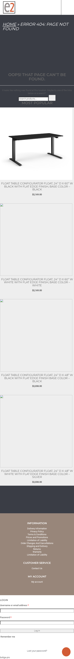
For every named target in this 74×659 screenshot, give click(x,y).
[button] (1, 597)
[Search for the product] (52, 98)
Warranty (37, 552)
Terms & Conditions (37, 534)
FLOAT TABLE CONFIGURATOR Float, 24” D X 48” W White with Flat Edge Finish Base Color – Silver (37, 474)
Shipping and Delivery (37, 546)
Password (6, 617)
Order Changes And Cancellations (37, 543)
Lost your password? (37, 651)
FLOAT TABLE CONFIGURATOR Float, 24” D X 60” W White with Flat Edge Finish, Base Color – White (37, 282)
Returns (37, 549)
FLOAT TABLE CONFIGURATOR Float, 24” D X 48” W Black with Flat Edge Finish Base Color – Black (37, 378)
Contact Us (37, 568)
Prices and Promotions (37, 537)
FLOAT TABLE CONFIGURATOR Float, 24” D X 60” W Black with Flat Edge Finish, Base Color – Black (37, 186)
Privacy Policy (37, 531)
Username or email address (14, 605)
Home (9, 24)
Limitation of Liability (37, 540)
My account (37, 582)
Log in (37, 630)
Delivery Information (37, 528)
